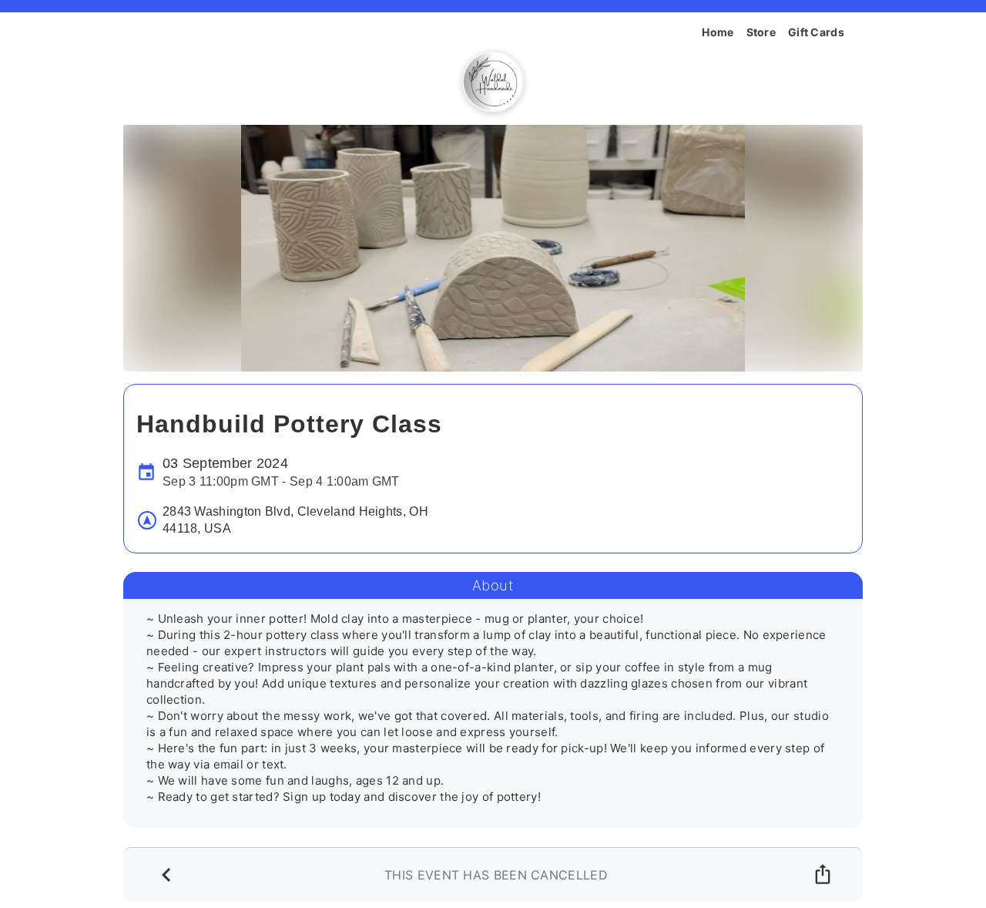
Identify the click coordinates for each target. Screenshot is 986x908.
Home (717, 32)
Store (761, 32)
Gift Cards (816, 32)
